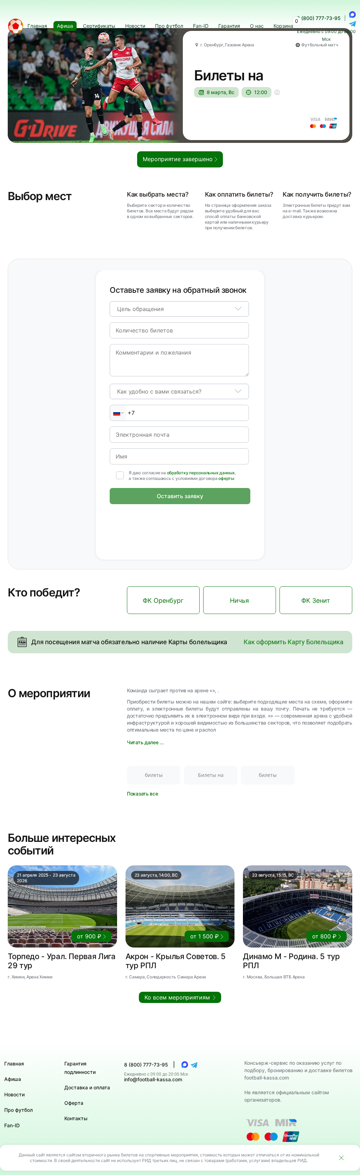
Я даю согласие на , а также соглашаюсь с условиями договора (182, 475)
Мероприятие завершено (178, 159)
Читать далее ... (145, 742)
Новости (14, 1094)
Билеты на (211, 775)
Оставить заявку (180, 496)
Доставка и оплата (87, 1087)
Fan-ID (12, 1125)
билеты (154, 775)
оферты (226, 478)
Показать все (142, 794)
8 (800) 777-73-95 (319, 18)
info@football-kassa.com (153, 1079)
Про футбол (18, 1110)
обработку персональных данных (201, 472)
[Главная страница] (16, 26)
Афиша (12, 1079)
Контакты (76, 1118)
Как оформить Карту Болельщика (293, 642)
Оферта (73, 1103)
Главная (14, 1064)
